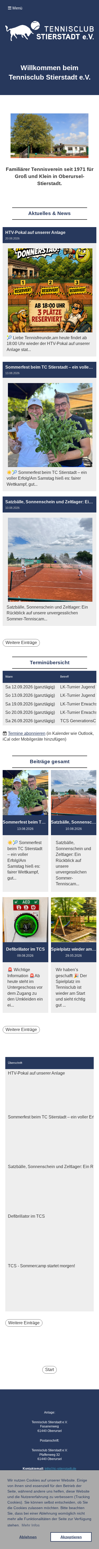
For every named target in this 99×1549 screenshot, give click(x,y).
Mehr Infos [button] (31, 1525)
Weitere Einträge (21, 642)
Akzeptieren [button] (71, 1537)
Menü (16, 8)
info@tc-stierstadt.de (60, 1468)
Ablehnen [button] (28, 1537)
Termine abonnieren (26, 733)
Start (49, 1369)
